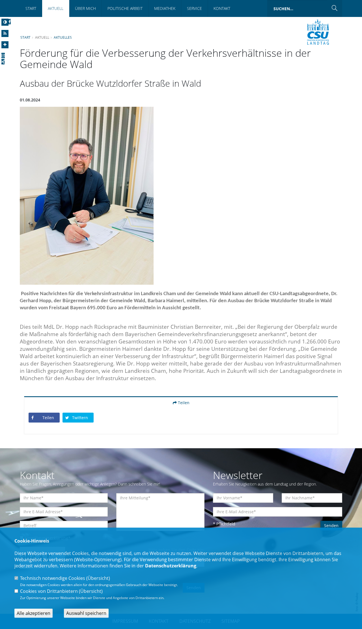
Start (30, 8)
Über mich (85, 8)
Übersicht (98, 578)
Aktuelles (63, 37)
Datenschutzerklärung (170, 566)
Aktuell (55, 8)
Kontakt (222, 8)
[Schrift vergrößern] (4, 44)
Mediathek (164, 8)
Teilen (183, 402)
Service (194, 8)
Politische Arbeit (125, 8)
